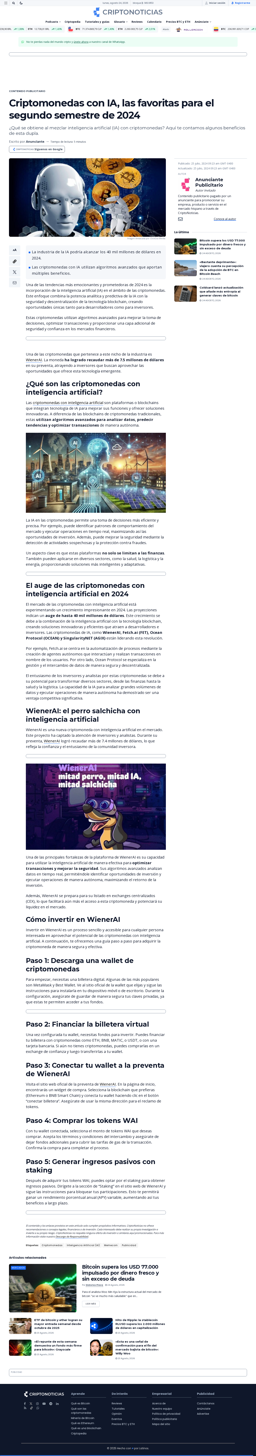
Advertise (203, 1414)
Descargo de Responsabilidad (71, 1236)
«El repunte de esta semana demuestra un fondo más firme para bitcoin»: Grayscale (58, 1345)
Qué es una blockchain (86, 1428)
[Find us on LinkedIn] (57, 1404)
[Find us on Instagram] (37, 1404)
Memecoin (111, 1245)
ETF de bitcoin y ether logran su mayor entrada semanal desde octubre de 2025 (58, 1324)
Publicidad (129, 1245)
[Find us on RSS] (25, 1408)
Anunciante (35, 141)
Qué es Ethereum (82, 1423)
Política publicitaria (164, 1419)
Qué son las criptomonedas (81, 1411)
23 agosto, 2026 (45, 1332)
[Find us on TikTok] (31, 1408)
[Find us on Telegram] (50, 1404)
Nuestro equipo (162, 1409)
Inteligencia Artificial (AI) (83, 1245)
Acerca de (159, 1403)
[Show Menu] (6, 3)
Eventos (117, 1419)
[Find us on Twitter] (30, 1404)
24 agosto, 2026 (116, 1284)
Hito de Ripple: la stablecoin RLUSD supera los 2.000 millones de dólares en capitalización (140, 1324)
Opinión (117, 1414)
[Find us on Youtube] (44, 1404)
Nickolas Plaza (94, 1284)
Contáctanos (205, 1403)
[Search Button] (13, 3)
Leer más (93, 1303)
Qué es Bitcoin (80, 1403)
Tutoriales (118, 1409)
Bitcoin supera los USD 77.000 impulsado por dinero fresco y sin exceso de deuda (120, 1273)
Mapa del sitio (161, 1424)
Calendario (154, 21)
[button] (14, 266)
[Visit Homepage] (128, 12)
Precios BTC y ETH (178, 21)
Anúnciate (202, 21)
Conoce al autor (225, 219)
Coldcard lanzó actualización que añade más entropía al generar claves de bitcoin (221, 291)
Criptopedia (72, 21)
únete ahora (81, 42)
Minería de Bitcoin (82, 1418)
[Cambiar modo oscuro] (21, 3)
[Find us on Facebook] (25, 1404)
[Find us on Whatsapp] (38, 1408)
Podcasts (52, 21)
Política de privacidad (166, 1414)
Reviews (137, 21)
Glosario (119, 21)
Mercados (18, 1267)
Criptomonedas (52, 1245)
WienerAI (34, 359)
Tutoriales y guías (97, 21)
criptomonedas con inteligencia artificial (68, 402)
